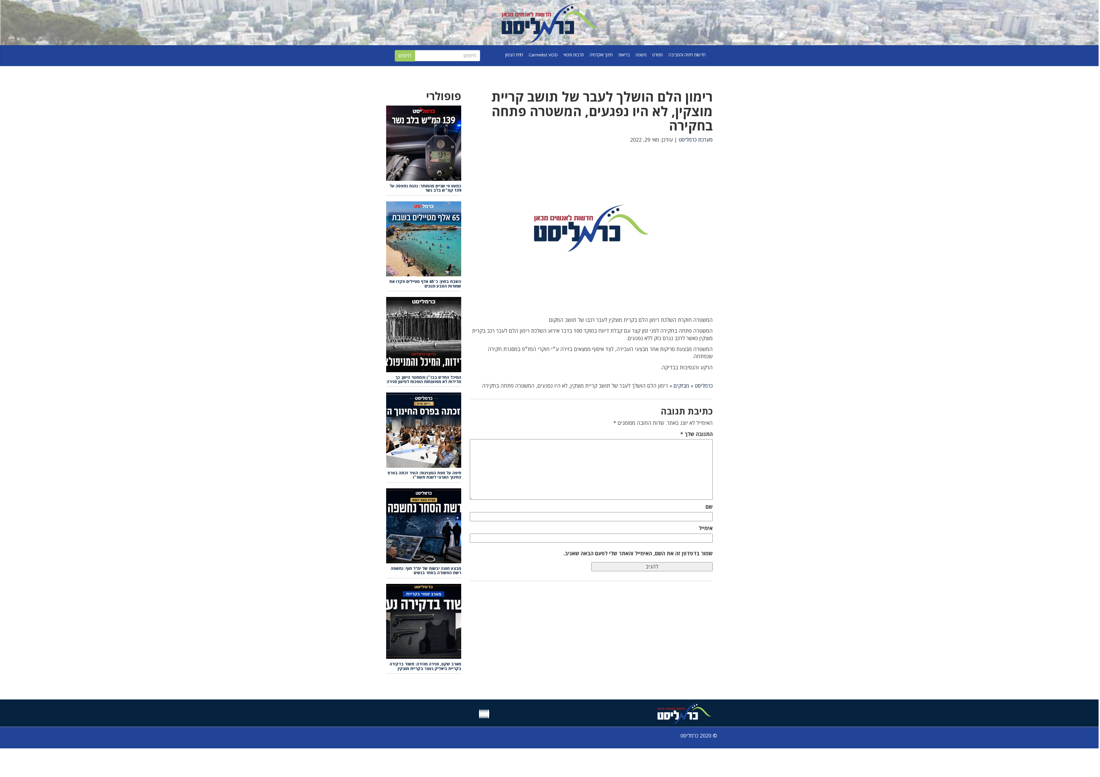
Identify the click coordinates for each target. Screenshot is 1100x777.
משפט (641, 55)
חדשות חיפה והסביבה (687, 55)
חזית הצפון (514, 55)
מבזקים (681, 385)
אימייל (706, 528)
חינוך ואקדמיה (601, 55)
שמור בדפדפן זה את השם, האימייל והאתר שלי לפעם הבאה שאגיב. (638, 553)
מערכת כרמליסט (696, 139)
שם (709, 506)
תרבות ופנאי (573, 55)
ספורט (657, 55)
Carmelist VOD (543, 55)
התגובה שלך (696, 434)
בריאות (624, 55)
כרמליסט (704, 385)
